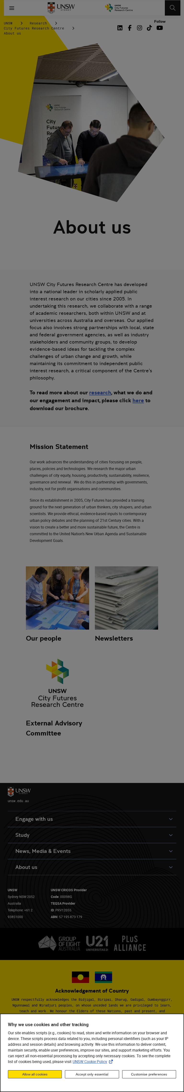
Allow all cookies (34, 1074)
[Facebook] (129, 28)
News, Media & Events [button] (43, 851)
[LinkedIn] (120, 28)
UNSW (8, 23)
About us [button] (26, 867)
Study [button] (22, 835)
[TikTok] (149, 28)
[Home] (61, 8)
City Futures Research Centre (34, 28)
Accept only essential (92, 1074)
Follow (160, 21)
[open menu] (11, 8)
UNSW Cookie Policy (94, 1061)
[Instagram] (139, 28)
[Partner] (119, 8)
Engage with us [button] (34, 819)
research (100, 392)
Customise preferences (149, 1074)
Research (38, 23)
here (138, 400)
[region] (92, 1053)
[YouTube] (159, 28)
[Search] (172, 8)
